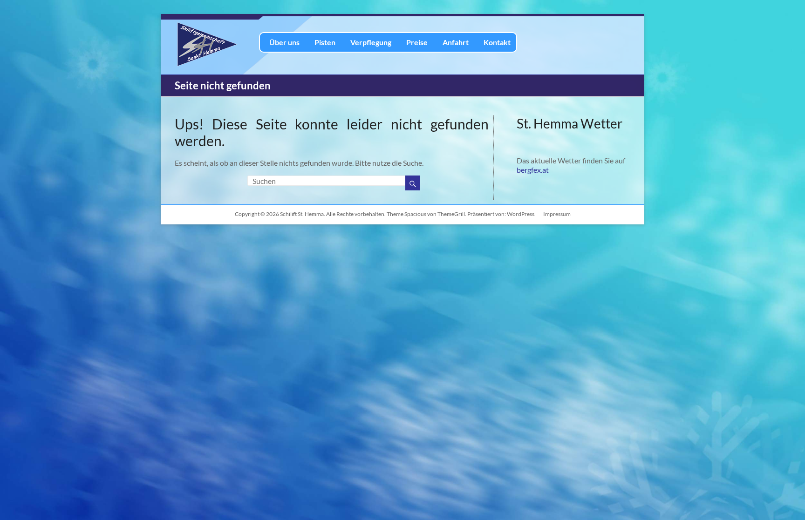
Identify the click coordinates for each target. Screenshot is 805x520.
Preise (417, 42)
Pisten (324, 42)
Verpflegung (370, 42)
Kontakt (497, 42)
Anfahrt (456, 42)
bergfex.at (533, 169)
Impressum (557, 213)
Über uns (284, 42)
